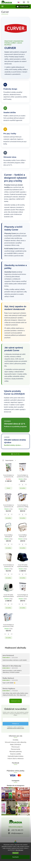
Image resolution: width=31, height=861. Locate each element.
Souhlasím (15, 857)
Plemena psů (15, 747)
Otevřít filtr (16, 454)
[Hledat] (28, 2)
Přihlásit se (15, 723)
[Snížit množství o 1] (19, 484)
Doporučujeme (9, 460)
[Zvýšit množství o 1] (26, 484)
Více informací (19, 850)
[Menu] (2, 6)
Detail (8, 488)
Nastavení (15, 853)
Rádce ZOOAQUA (15, 744)
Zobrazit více (15, 701)
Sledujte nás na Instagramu (15, 785)
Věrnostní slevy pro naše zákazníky (15, 742)
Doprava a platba (15, 754)
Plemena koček (15, 749)
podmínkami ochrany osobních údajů (15, 728)
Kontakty (15, 740)
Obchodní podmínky (15, 751)
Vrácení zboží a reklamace (15, 758)
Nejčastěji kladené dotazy (15, 756)
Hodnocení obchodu (15, 647)
